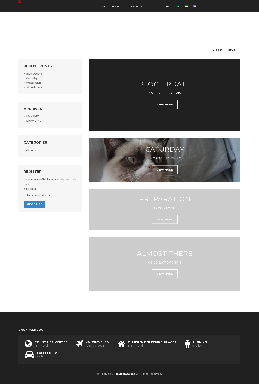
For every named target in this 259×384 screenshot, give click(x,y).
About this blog (113, 6)
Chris (176, 93)
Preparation (164, 199)
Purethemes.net (124, 373)
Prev (219, 50)
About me (137, 6)
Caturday (164, 149)
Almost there (165, 253)
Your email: (30, 188)
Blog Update (165, 84)
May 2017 (32, 116)
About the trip (161, 6)
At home (31, 149)
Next (232, 50)
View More (164, 104)
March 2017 (33, 120)
